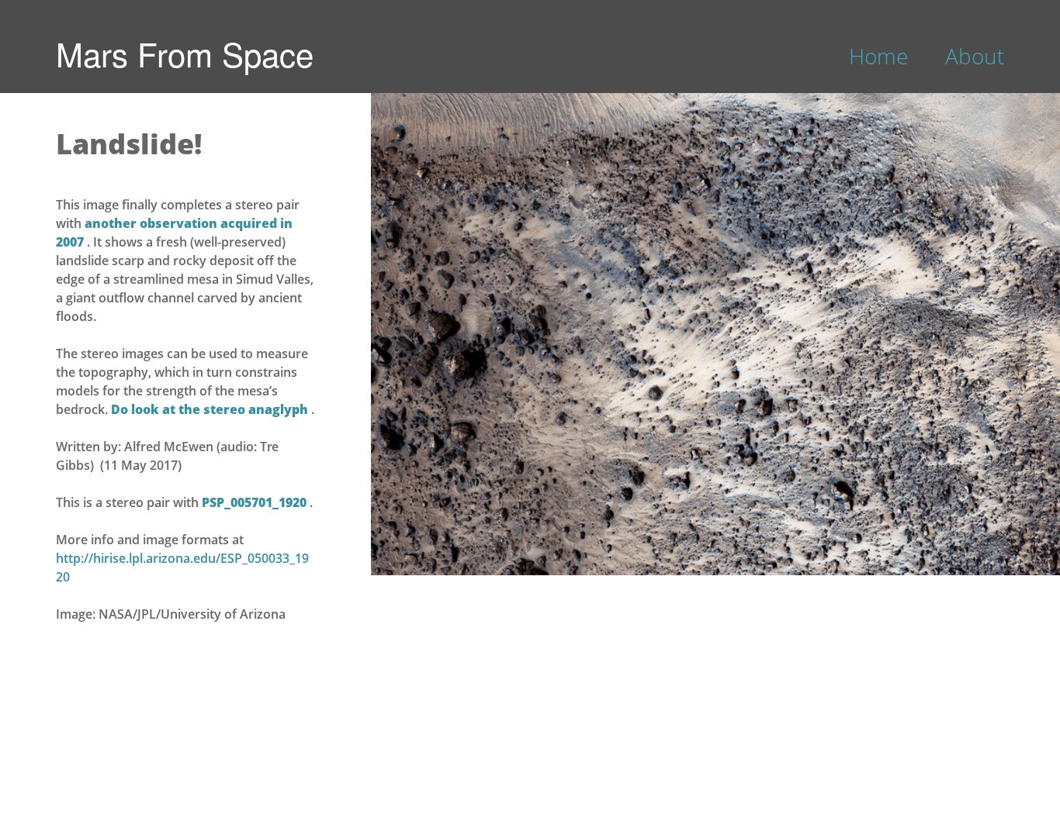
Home (878, 56)
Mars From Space (184, 53)
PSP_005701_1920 (256, 502)
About (974, 56)
